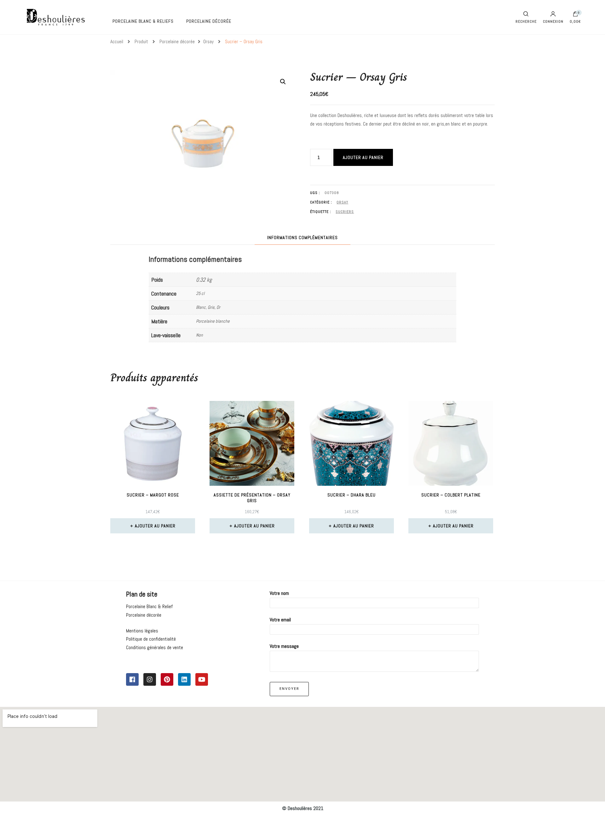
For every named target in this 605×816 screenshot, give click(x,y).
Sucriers (345, 211)
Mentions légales (142, 630)
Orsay (342, 202)
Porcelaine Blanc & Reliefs (143, 21)
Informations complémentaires (302, 237)
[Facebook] (132, 679)
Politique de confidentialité (151, 639)
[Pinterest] (167, 679)
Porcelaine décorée (208, 21)
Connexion (553, 21)
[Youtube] (201, 679)
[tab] (302, 237)
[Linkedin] (184, 679)
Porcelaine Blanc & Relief (149, 606)
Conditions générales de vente (154, 647)
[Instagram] (149, 679)
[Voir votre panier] (575, 15)
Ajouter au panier (363, 157)
